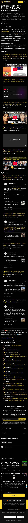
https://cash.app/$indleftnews (19, 394)
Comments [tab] (4, 442)
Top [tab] (2, 458)
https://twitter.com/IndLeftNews (18, 356)
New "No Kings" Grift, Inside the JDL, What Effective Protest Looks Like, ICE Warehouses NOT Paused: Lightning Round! (10, 464)
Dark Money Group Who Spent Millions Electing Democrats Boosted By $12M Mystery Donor (14, 177)
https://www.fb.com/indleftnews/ (12, 360)
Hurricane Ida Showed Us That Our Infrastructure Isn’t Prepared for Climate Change (13, 273)
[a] (25, 464)
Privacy (20, 512)
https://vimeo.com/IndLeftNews (17, 379)
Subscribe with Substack (15, 500)
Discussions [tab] (11, 458)
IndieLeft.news (19, 33)
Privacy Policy (14, 506)
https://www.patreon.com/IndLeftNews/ (13, 389)
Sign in (25, 1)
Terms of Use (20, 503)
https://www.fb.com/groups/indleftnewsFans (15, 364)
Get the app (20, 517)
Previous (5, 433)
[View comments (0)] (7, 26)
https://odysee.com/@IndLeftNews (12, 377)
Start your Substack (10, 517)
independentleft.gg (15, 354)
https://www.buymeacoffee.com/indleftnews (15, 398)
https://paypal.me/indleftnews (17, 392)
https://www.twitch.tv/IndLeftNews (12, 383)
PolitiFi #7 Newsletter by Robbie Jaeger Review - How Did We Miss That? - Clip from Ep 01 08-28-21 (15, 56)
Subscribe (20, 1)
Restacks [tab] (10, 442)
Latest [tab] (6, 458)
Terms (24, 512)
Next (24, 433)
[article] (14, 466)
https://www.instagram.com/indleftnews (13, 369)
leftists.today (14, 352)
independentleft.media (7, 337)
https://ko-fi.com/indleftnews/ (16, 400)
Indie (5, 468)
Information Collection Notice (16, 504)
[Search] (25, 458)
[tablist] (6, 442)
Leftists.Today (5, 31)
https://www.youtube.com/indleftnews (13, 373)
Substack (8, 520)
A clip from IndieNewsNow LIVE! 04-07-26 (10, 467)
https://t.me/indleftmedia (17, 385)
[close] (24, 476)
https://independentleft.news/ (11, 349)
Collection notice (14, 513)
